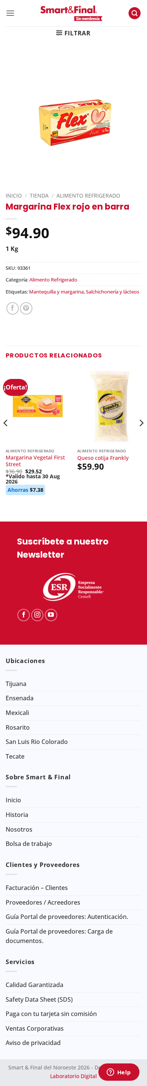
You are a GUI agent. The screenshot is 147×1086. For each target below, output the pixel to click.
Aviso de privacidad (33, 1043)
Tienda (39, 195)
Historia (17, 815)
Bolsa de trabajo (29, 844)
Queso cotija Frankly (103, 458)
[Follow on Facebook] (23, 615)
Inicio (14, 195)
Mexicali (17, 713)
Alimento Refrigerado (88, 195)
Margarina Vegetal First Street (35, 460)
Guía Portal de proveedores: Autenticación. (67, 917)
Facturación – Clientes (37, 888)
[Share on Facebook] (12, 308)
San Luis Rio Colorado (37, 742)
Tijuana (16, 684)
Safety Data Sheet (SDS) (39, 999)
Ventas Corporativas (35, 1028)
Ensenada (20, 698)
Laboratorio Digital (73, 1076)
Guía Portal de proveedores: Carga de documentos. (59, 936)
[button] (10, 13)
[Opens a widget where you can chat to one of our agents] (118, 1072)
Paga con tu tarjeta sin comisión (51, 1014)
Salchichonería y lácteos (112, 291)
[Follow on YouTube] (51, 615)
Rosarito (18, 727)
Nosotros (19, 829)
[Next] (140, 438)
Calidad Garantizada (34, 985)
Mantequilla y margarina (56, 291)
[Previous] (6, 438)
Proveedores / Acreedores (43, 902)
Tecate (15, 756)
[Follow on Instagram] (37, 615)
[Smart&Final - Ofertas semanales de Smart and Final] (71, 13)
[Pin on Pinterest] (26, 308)
